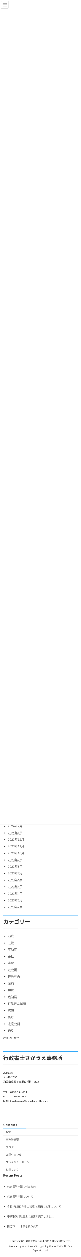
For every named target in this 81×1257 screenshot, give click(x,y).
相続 (11, 990)
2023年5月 (15, 886)
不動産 (12, 949)
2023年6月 (15, 880)
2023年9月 (15, 860)
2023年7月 (15, 873)
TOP (8, 1132)
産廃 (11, 983)
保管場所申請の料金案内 (21, 1186)
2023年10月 (16, 853)
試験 (11, 1010)
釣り (11, 1030)
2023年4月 (15, 893)
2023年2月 (15, 907)
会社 (11, 956)
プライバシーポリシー (19, 1162)
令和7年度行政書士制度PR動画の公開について (34, 1206)
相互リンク (12, 1169)
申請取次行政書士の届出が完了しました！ (31, 1216)
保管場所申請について (20, 1196)
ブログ (10, 1147)
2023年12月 (16, 839)
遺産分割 (14, 1024)
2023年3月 (15, 900)
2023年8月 (15, 866)
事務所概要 (12, 1139)
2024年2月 (15, 826)
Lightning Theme (47, 1246)
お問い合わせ (11, 1038)
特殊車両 (14, 976)
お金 (11, 936)
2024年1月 (15, 833)
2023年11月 (16, 846)
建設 (11, 963)
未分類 (12, 970)
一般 (11, 943)
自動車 (12, 997)
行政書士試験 (17, 1003)
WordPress (27, 1246)
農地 (11, 1017)
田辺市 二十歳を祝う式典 (22, 1226)
